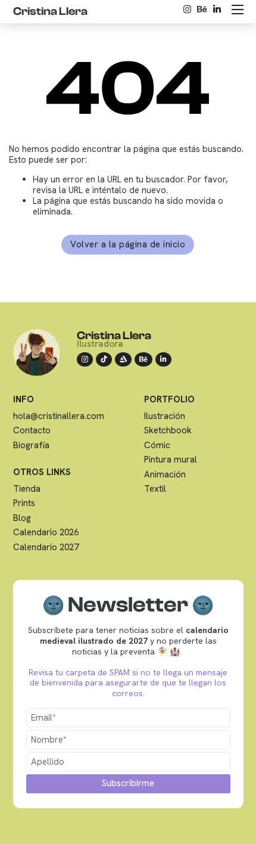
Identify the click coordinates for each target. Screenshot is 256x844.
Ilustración (164, 416)
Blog (22, 518)
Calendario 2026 (46, 532)
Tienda (26, 489)
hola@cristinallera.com (58, 416)
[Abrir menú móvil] (237, 9)
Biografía (31, 445)
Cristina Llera (114, 335)
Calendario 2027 (46, 547)
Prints (24, 503)
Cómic (157, 445)
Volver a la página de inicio (127, 244)
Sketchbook (168, 430)
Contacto (32, 430)
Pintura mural (170, 460)
